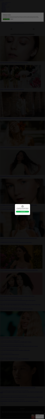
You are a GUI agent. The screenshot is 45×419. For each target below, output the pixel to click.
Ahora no (22, 213)
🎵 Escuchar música (22, 211)
